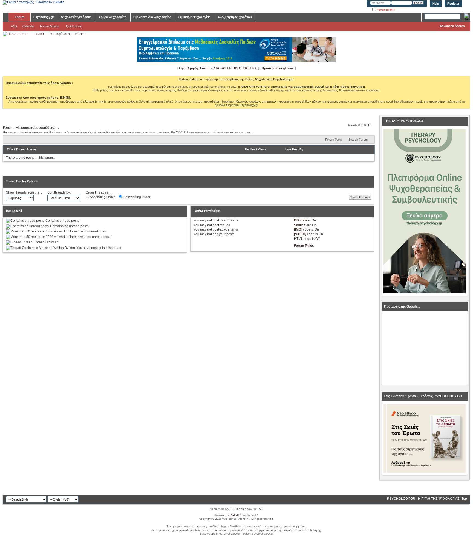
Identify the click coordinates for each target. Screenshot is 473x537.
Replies (250, 149)
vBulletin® (235, 515)
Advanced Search (452, 26)
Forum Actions (49, 26)
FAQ (14, 26)
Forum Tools (333, 139)
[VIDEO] (300, 234)
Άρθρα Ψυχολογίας (112, 17)
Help (435, 3)
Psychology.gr (43, 17)
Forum (19, 17)
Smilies (299, 225)
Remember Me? (385, 9)
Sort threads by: (59, 192)
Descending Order (136, 197)
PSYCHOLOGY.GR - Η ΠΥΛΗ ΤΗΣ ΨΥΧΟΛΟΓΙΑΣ (423, 499)
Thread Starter (26, 149)
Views (262, 149)
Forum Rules (304, 246)
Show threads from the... (24, 192)
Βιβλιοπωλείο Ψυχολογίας (152, 17)
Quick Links (74, 26)
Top (464, 499)
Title (10, 149)
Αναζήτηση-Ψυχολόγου (235, 17)
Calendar (28, 26)
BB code (300, 220)
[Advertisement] (424, 348)
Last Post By (294, 149)
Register (453, 3)
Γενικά (39, 34)
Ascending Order (102, 197)
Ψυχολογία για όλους (76, 17)
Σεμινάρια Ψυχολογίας (194, 17)
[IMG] (298, 229)
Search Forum (358, 139)
